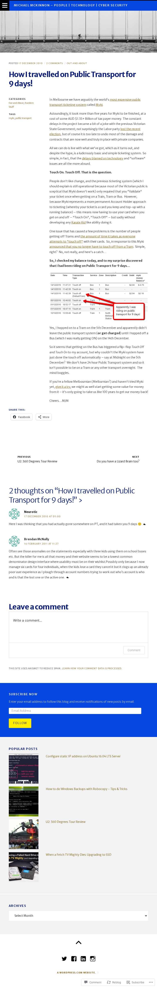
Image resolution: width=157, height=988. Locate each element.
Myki (99, 105)
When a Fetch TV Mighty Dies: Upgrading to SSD (78, 855)
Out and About (77, 63)
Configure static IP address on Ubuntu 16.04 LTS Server (83, 756)
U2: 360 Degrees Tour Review (65, 822)
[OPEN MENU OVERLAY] (4, 6)
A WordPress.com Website (76, 972)
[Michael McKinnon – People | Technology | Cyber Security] (78, 32)
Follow (20, 723)
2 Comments (54, 63)
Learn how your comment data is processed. (92, 668)
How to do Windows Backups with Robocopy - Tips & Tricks (86, 789)
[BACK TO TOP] (78, 942)
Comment (134, 650)
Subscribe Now (23, 694)
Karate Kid (78, 222)
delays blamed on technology (102, 158)
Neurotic (30, 512)
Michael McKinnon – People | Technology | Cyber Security (71, 5)
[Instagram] (93, 957)
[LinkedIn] (83, 957)
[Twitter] (64, 957)
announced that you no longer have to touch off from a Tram (91, 247)
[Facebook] (74, 957)
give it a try (62, 387)
